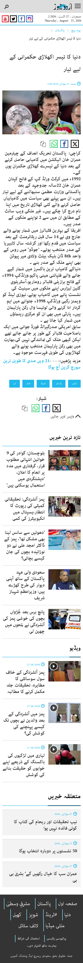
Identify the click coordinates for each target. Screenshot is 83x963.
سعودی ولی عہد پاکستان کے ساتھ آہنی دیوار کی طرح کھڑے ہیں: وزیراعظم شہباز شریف (25, 585)
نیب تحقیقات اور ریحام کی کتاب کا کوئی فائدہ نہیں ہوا (45, 825)
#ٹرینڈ (51, 914)
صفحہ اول (67, 903)
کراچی (74, 383)
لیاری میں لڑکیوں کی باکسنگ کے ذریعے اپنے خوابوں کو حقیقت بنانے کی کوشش (24, 765)
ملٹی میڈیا (55, 925)
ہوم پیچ (76, 30)
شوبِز (33, 914)
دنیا (68, 914)
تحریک (43, 383)
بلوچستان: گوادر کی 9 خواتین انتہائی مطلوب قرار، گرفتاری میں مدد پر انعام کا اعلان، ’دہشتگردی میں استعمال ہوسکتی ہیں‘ (25, 469)
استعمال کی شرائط (28, 938)
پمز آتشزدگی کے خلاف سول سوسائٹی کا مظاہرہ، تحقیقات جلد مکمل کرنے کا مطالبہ (25, 682)
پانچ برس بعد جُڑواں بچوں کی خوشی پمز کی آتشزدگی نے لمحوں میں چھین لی (24, 621)
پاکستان (60, 30)
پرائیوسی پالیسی (56, 938)
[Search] (6, 7)
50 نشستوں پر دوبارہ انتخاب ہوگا (48, 851)
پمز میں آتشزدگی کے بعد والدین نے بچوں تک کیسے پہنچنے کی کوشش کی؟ (24, 723)
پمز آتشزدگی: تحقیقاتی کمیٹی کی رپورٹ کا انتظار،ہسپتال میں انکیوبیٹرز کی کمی (25, 509)
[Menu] (78, 6)
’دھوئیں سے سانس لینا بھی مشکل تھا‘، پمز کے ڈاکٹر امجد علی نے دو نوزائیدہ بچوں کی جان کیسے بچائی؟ (24, 545)
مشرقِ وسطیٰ (18, 903)
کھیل (17, 914)
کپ (14, 383)
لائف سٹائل (28, 925)
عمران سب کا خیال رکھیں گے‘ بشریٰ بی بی (43, 877)
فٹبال (28, 383)
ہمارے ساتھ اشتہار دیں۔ (41, 945)
